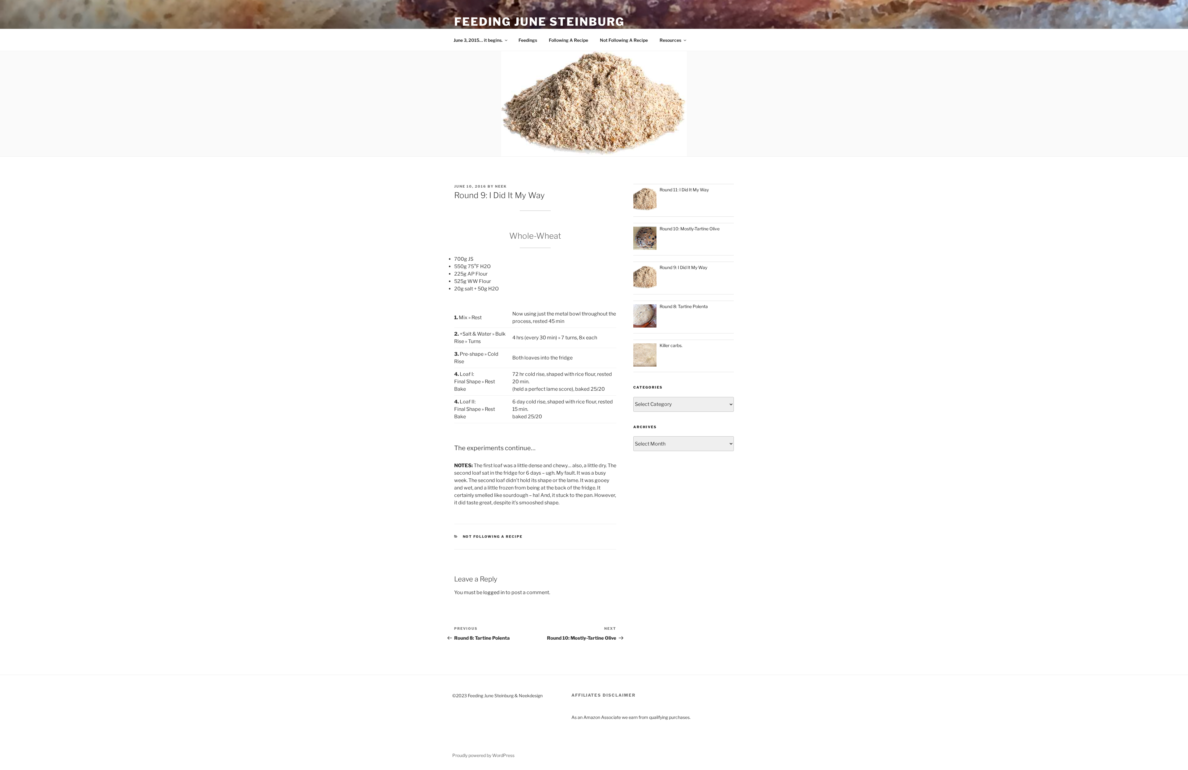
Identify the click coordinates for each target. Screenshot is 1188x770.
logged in (494, 592)
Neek (501, 186)
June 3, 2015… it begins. (478, 40)
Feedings (528, 40)
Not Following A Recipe (624, 40)
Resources (670, 40)
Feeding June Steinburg (539, 21)
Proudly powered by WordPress (483, 755)
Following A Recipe (568, 40)
